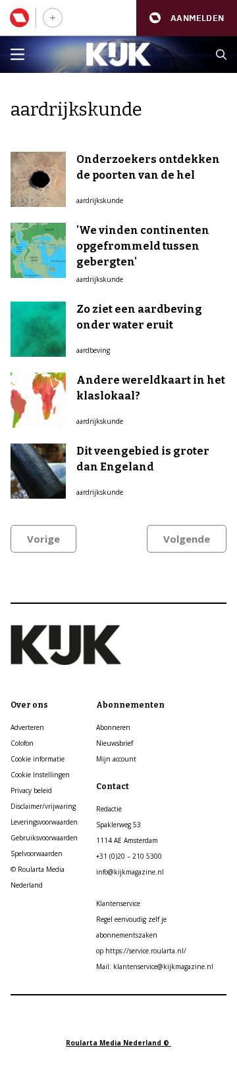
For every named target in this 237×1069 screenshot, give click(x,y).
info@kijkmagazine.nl (130, 871)
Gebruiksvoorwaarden (44, 837)
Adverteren (27, 727)
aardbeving (93, 350)
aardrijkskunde (99, 200)
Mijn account (116, 758)
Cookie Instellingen (40, 774)
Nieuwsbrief (114, 743)
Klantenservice (118, 903)
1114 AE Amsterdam (127, 840)
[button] (186, 18)
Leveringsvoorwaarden (44, 822)
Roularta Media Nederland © (118, 1042)
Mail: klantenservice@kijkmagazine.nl (154, 966)
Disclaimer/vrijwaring (43, 806)
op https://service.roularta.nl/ (141, 950)
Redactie (109, 808)
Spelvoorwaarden (37, 853)
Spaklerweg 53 (118, 824)
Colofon (22, 743)
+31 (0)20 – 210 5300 (129, 856)
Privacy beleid (31, 790)
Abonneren (113, 727)
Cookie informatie (38, 758)
